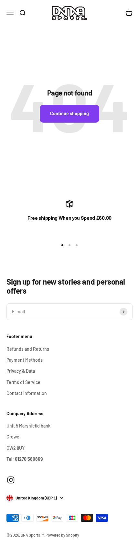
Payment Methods (24, 360)
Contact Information (26, 393)
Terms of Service (23, 382)
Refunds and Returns (27, 349)
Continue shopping (69, 113)
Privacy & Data (20, 371)
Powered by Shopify (62, 535)
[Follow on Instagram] (10, 480)
